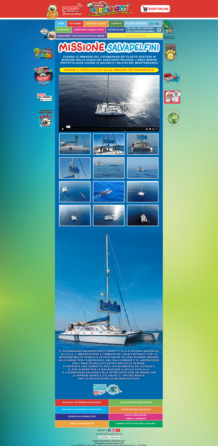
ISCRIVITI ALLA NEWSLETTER (82, 416)
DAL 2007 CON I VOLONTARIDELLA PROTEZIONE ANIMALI (141, 30)
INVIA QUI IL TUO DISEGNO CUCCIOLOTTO (82, 402)
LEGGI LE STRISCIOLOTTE (82, 424)
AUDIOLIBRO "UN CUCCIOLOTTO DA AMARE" (81, 36)
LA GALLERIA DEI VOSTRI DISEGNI (136, 402)
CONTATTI (116, 24)
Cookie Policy (114, 437)
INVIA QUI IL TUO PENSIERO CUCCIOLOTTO (82, 409)
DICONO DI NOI (116, 30)
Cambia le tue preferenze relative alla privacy (109, 441)
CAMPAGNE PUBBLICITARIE (89, 30)
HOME (61, 24)
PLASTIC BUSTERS (136, 24)
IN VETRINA (63, 30)
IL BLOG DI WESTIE (135, 36)
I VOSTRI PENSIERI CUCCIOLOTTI (135, 409)
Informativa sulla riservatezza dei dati (109, 434)
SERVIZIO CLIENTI (96, 24)
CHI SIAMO (75, 24)
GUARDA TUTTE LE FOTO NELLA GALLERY (135, 424)
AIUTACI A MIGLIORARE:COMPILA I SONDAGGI (136, 417)
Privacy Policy (104, 437)
